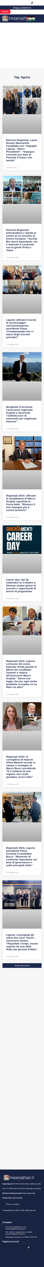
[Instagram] (13, 3)
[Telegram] (26, 3)
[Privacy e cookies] (3, 1202)
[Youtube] (19, 3)
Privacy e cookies (12, 1204)
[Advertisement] (22, 45)
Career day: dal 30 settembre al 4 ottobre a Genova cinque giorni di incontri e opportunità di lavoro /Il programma (21, 585)
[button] (38, 2)
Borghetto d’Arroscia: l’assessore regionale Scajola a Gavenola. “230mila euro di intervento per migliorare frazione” (21, 414)
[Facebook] (7, 3)
